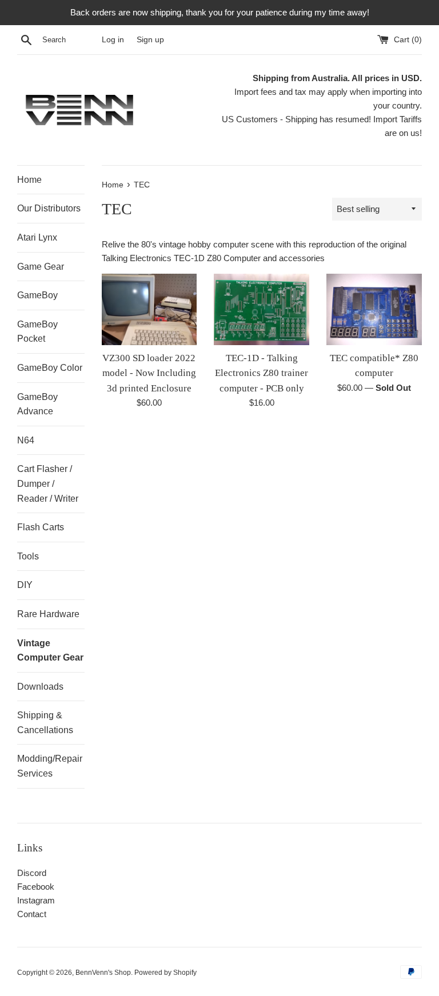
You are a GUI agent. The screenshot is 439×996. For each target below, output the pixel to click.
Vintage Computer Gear (50, 650)
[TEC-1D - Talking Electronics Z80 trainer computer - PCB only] (261, 309)
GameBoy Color (49, 368)
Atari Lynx (37, 237)
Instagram (36, 900)
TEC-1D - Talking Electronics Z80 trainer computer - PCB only (261, 373)
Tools (28, 556)
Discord (31, 873)
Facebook (35, 886)
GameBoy (37, 295)
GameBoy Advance (37, 404)
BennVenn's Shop (103, 973)
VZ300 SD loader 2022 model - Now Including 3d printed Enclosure (149, 373)
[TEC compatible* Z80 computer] (374, 309)
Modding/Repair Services (49, 766)
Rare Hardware (48, 614)
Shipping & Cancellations (45, 722)
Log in (113, 39)
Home (29, 180)
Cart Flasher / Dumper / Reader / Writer (47, 483)
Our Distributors (49, 208)
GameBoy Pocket (37, 331)
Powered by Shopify (165, 973)
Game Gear (40, 266)
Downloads (40, 686)
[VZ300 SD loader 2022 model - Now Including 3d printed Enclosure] (149, 309)
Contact (31, 914)
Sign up (150, 39)
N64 (25, 440)
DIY (25, 585)
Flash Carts (40, 527)
